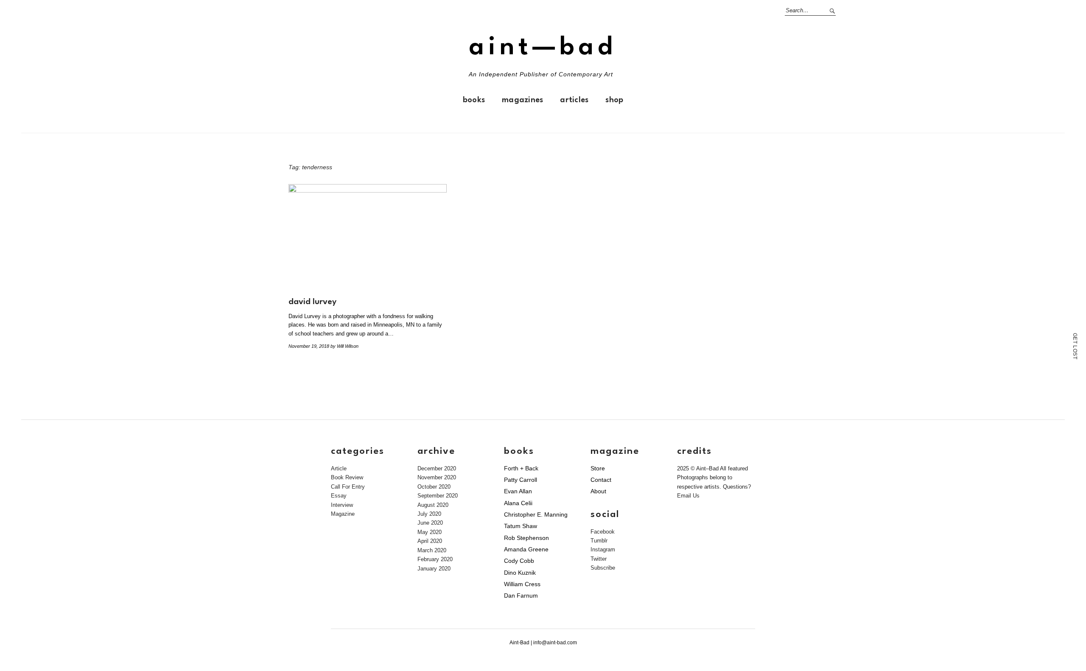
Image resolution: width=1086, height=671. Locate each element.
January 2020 (434, 568)
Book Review (347, 477)
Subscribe (603, 568)
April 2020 (429, 541)
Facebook (603, 531)
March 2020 (431, 550)
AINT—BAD (543, 47)
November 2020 (436, 477)
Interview (342, 505)
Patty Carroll (520, 479)
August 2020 (432, 505)
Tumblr (599, 540)
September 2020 (437, 495)
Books (474, 100)
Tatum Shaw (520, 526)
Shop (614, 100)
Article (339, 468)
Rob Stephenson (526, 537)
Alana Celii (518, 503)
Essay (339, 495)
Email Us (688, 495)
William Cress (522, 584)
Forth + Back (521, 468)
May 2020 (429, 532)
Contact (601, 479)
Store (598, 468)
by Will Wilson (344, 346)
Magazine (343, 514)
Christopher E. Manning (536, 514)
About (598, 491)
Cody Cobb (519, 560)
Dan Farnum (521, 595)
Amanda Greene (526, 549)
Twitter (599, 559)
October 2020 (434, 487)
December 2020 (436, 468)
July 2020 (429, 514)
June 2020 (430, 523)
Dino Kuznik (520, 572)
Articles (574, 100)
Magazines (522, 100)
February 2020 (435, 559)
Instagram (603, 549)
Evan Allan (518, 491)
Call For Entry (348, 487)
